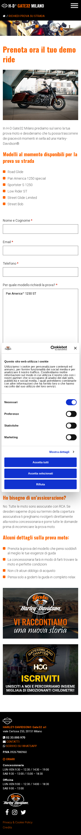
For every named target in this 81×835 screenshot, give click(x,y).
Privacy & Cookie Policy (17, 822)
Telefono (10, 263)
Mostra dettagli (59, 451)
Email (8, 242)
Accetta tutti (41, 462)
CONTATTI (12, 741)
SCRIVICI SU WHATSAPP (21, 746)
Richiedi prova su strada (27, 16)
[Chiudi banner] (75, 348)
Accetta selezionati (40, 473)
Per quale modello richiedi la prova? (30, 285)
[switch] (71, 414)
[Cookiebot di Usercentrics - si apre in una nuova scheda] (51, 348)
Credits (7, 827)
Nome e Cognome (17, 220)
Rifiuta (40, 484)
